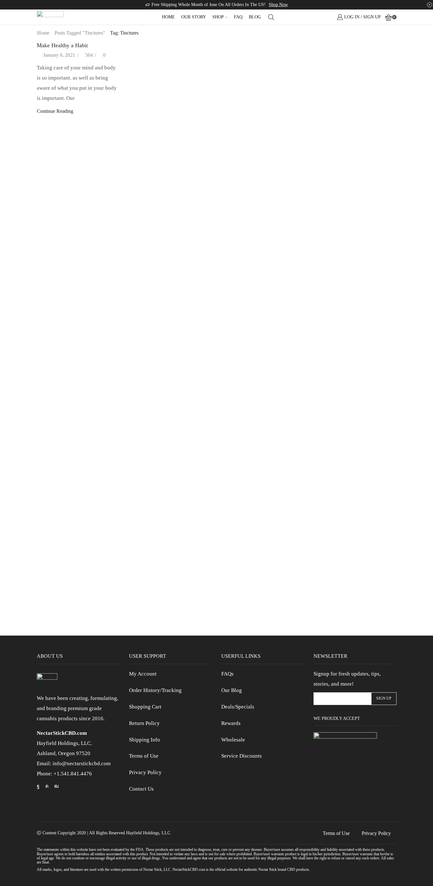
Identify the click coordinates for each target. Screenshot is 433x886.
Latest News (326, 126)
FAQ (238, 17)
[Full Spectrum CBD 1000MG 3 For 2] (324, 589)
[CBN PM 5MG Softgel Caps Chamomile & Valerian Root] (324, 470)
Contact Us (141, 789)
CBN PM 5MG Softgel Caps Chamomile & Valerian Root (354, 495)
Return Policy (144, 723)
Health (320, 115)
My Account (143, 674)
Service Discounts (241, 756)
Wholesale (233, 740)
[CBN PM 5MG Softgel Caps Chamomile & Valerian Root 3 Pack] (324, 406)
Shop (218, 17)
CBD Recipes (327, 279)
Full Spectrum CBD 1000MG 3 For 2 (351, 609)
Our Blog (231, 690)
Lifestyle (322, 137)
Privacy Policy (145, 772)
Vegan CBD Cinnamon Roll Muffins (350, 194)
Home (168, 17)
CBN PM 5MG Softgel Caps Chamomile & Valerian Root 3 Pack (354, 431)
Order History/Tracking (155, 690)
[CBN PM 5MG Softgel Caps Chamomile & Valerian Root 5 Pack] (324, 343)
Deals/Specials (237, 707)
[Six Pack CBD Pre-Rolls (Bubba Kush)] (324, 534)
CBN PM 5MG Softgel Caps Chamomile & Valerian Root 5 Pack (354, 367)
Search (391, 47)
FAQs (227, 674)
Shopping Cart (145, 707)
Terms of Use (143, 756)
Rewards (231, 723)
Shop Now (278, 4)
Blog (255, 17)
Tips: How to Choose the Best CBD (349, 236)
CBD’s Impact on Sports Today (345, 258)
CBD (318, 93)
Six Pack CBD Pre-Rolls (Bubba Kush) (353, 555)
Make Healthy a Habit (62, 45)
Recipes (321, 148)
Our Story (193, 17)
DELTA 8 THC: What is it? (341, 215)
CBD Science (327, 104)
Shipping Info (144, 740)
